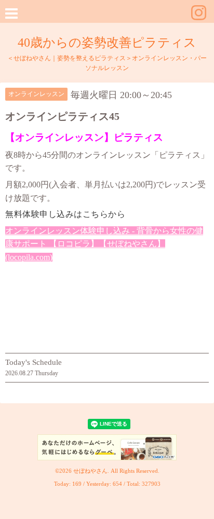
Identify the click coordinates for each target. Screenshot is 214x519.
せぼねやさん (90, 471)
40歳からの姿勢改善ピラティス (107, 42)
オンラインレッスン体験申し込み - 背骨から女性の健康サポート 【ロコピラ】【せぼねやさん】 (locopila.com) (104, 244)
